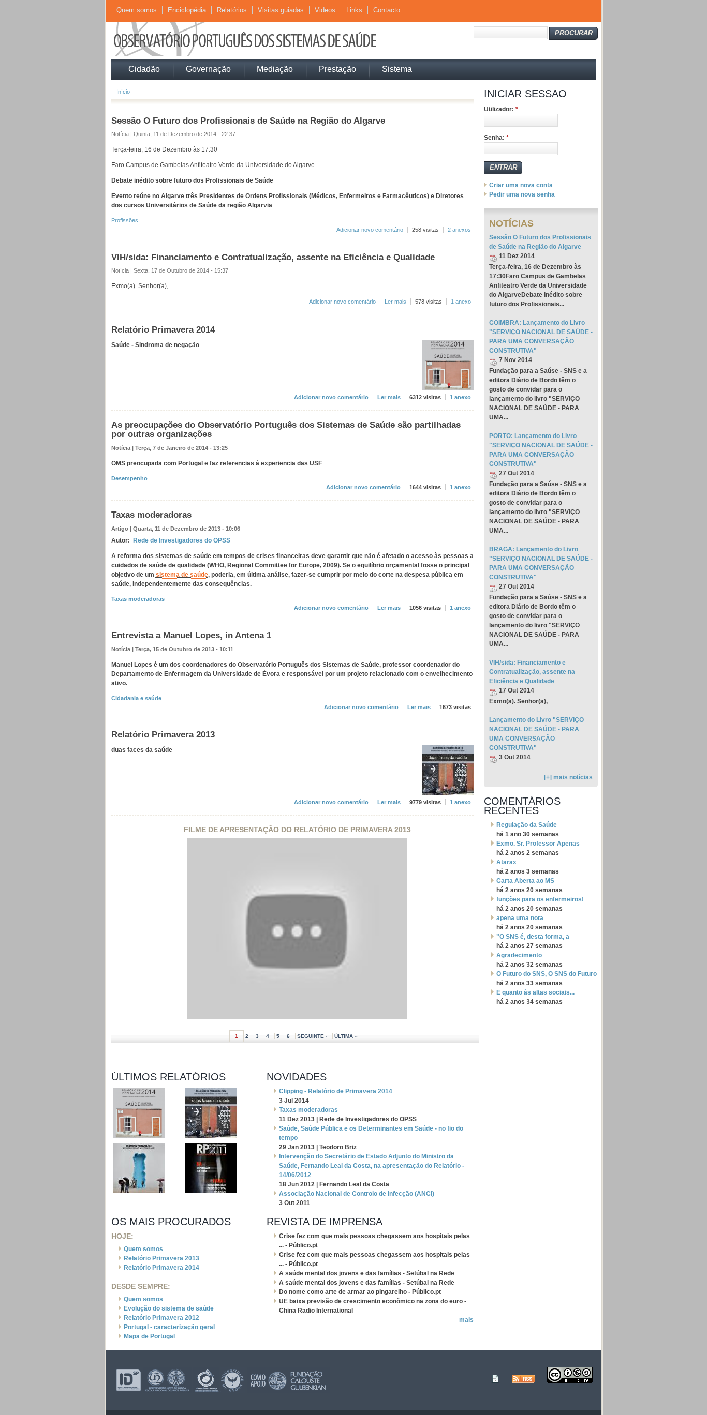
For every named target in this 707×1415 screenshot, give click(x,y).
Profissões (124, 220)
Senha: (496, 137)
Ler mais (395, 301)
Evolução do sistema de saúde (169, 1308)
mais (466, 1319)
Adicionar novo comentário (369, 230)
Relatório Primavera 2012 (161, 1317)
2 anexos (459, 230)
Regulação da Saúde (526, 825)
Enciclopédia (187, 10)
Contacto (386, 10)
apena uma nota (519, 918)
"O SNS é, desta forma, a (532, 936)
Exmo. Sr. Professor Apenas (538, 843)
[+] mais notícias (568, 777)
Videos (325, 10)
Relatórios (232, 10)
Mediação (275, 69)
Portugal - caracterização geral (169, 1327)
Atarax (506, 862)
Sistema (397, 69)
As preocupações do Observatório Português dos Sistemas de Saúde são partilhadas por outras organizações (286, 429)
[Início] (258, 54)
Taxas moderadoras (151, 514)
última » (346, 1036)
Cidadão (144, 69)
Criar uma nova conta (521, 185)
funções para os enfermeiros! (540, 899)
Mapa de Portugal (149, 1336)
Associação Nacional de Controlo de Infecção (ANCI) (356, 1193)
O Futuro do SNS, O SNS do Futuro (546, 973)
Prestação (337, 69)
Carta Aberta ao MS (525, 880)
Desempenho (129, 478)
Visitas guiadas (281, 10)
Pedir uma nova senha (522, 194)
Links (354, 10)
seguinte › (312, 1036)
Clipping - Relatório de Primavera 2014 (335, 1091)
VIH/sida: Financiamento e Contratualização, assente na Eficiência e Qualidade (273, 257)
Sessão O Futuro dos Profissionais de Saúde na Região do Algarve (248, 120)
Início (123, 91)
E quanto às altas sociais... (535, 992)
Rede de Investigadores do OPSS (181, 540)
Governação (208, 69)
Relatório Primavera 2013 (163, 734)
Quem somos (136, 10)
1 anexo (461, 301)
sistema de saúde (182, 574)
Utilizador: (501, 109)
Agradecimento (519, 955)
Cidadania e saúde (136, 698)
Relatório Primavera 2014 (163, 329)
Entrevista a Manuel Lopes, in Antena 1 (191, 635)
